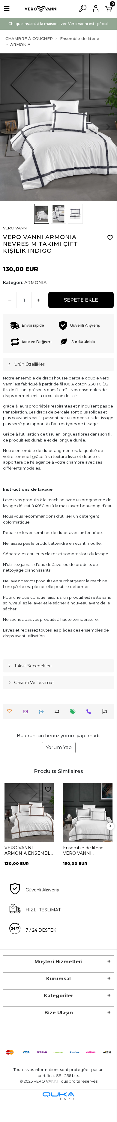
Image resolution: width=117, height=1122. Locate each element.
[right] (110, 826)
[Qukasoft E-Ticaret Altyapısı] (58, 1096)
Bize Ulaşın (58, 1012)
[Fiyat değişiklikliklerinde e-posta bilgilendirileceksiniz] (74, 711)
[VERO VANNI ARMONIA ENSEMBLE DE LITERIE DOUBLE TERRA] (29, 812)
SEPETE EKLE (81, 300)
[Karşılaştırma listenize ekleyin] (58, 711)
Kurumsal (58, 978)
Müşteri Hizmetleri (58, 961)
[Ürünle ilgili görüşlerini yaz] (43, 711)
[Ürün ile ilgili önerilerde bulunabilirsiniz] (106, 711)
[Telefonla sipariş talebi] (90, 711)
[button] (9, 127)
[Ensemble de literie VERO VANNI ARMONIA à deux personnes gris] (87, 812)
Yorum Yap (59, 747)
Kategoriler (58, 995)
